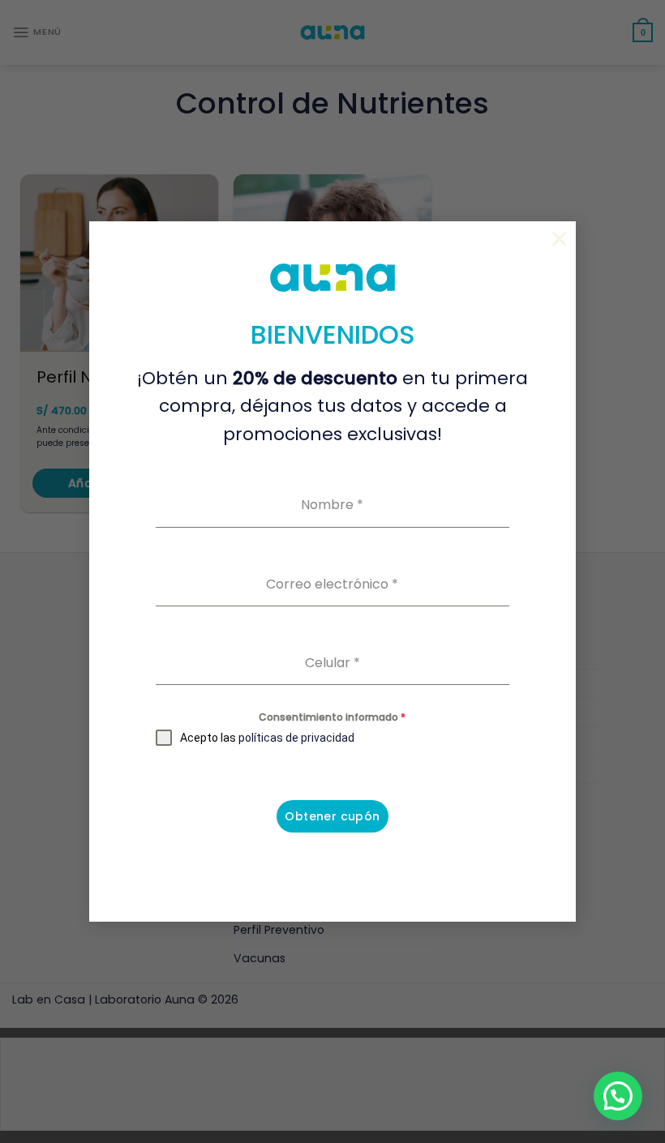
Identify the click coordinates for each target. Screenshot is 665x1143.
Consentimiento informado (332, 717)
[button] (618, 1096)
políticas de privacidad (296, 737)
